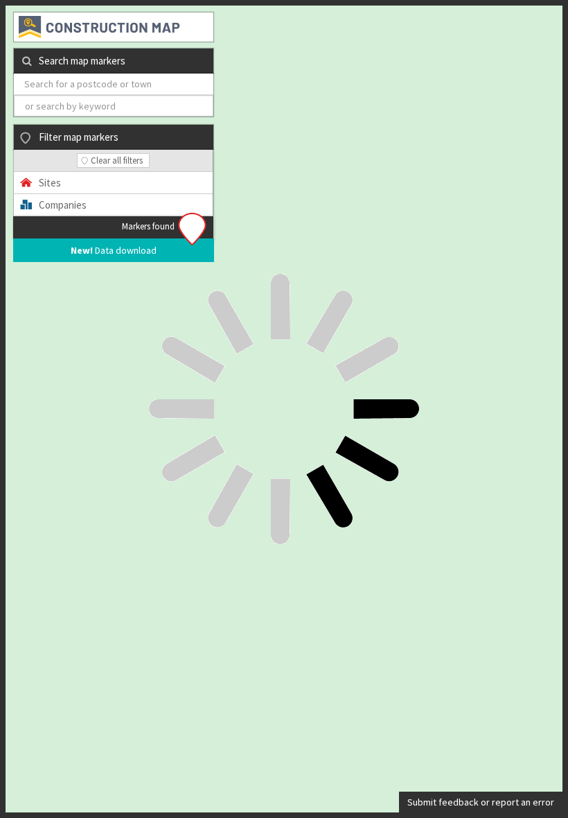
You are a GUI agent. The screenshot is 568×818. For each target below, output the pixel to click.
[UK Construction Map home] (114, 27)
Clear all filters (117, 160)
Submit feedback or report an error (480, 802)
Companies (63, 204)
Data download (114, 250)
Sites (50, 182)
